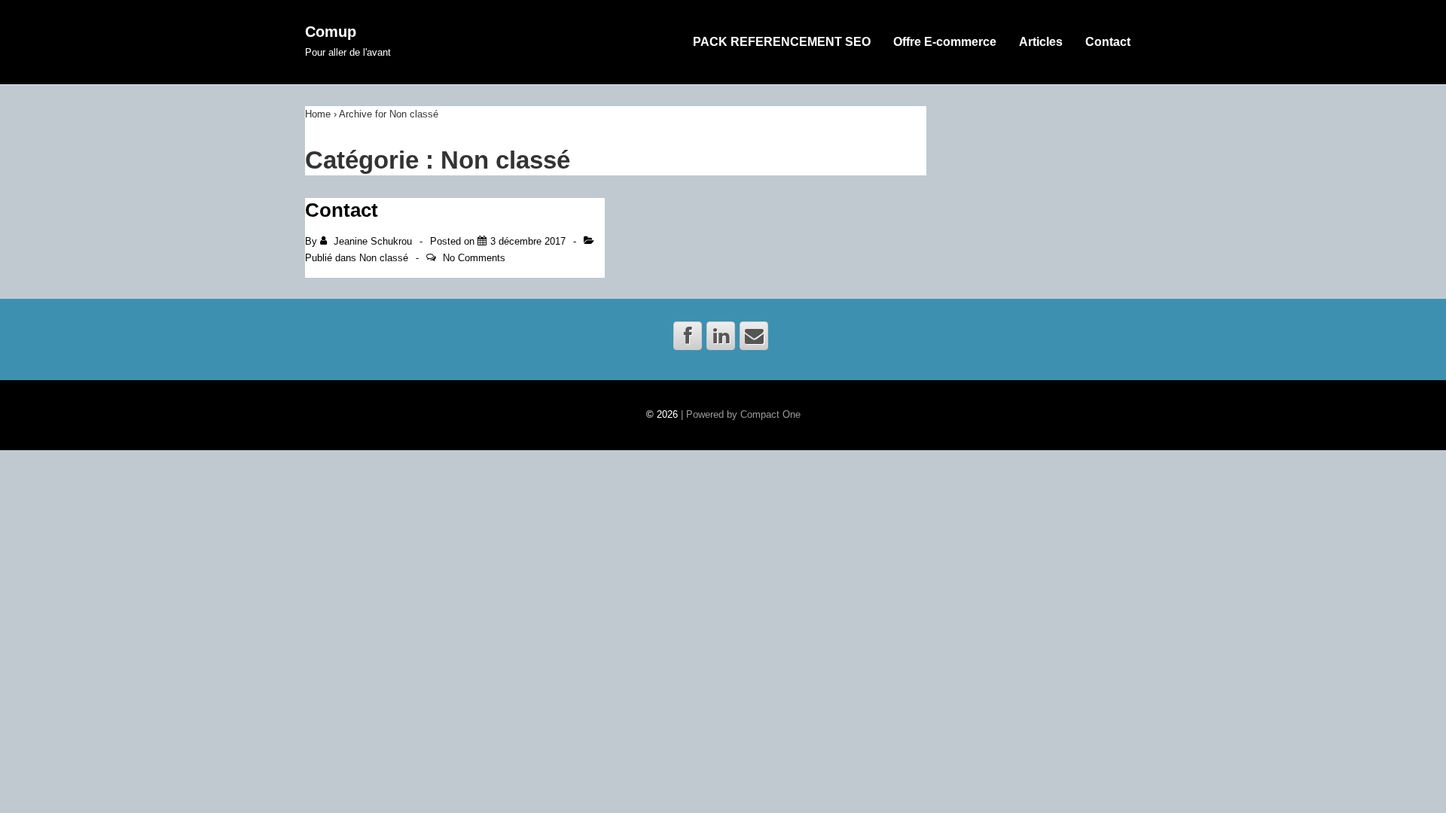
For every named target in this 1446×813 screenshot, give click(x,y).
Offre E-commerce (944, 41)
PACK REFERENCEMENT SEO (782, 41)
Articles (1041, 41)
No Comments (474, 257)
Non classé (383, 257)
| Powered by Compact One (741, 414)
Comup (330, 31)
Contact (1107, 41)
